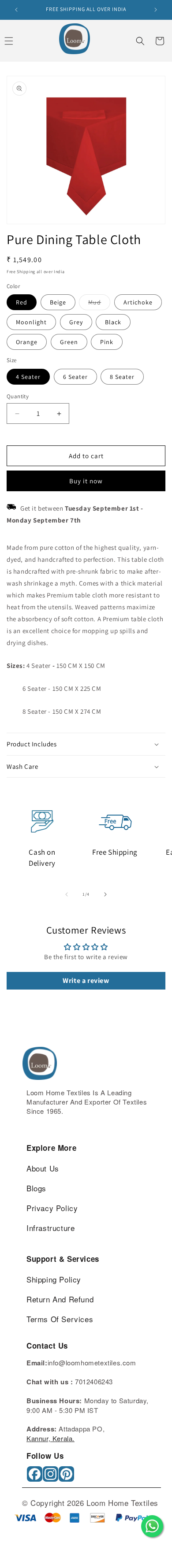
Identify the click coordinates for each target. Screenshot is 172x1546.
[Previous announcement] (16, 9)
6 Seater (75, 377)
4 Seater (28, 377)
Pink (106, 342)
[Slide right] (105, 894)
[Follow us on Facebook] (35, 1477)
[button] (140, 41)
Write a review (86, 980)
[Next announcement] (155, 9)
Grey (76, 322)
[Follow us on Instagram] (51, 1477)
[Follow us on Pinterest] (67, 1477)
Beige (58, 302)
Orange (26, 342)
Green (69, 342)
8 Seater (122, 377)
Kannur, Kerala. (50, 1438)
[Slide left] (66, 894)
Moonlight (31, 322)
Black (113, 322)
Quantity (18, 396)
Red (21, 302)
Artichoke (138, 302)
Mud (99, 304)
